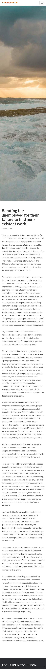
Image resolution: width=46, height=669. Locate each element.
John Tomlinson (9, 3)
